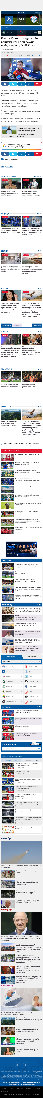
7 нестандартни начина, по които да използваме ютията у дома (16, 1013)
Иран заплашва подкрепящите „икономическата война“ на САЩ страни (29, 882)
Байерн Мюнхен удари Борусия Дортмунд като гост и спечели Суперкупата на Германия (25, 581)
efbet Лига (6, 661)
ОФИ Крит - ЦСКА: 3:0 (22, 726)
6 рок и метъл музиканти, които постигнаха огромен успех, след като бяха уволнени (27, 1040)
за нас (28, 1095)
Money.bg (11, 1088)
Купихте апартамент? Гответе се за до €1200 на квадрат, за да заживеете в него (10, 268)
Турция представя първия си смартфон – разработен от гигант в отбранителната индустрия (28, 979)
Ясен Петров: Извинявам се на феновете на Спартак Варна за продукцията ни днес (28, 589)
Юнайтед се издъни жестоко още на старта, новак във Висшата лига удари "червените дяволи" (28, 521)
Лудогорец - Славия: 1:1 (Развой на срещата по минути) (27, 495)
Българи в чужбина (13, 56)
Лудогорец (9, 681)
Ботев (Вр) (9, 686)
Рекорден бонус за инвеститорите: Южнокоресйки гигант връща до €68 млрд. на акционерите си (27, 640)
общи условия (9, 1095)
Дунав (30, 672)
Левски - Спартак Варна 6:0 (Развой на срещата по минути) (28, 463)
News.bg (3, 1088)
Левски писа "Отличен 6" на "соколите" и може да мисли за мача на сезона (10, 230)
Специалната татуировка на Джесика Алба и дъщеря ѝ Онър (28, 1049)
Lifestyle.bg (20, 1088)
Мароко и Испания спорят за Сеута (28, 872)
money (7, 605)
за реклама (19, 1095)
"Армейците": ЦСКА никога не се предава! (26, 512)
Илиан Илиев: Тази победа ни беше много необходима (9, 193)
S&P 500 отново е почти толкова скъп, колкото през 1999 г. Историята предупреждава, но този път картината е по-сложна (28, 618)
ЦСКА (30, 691)
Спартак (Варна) (11, 667)
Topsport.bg (29, 1088)
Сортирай (16, 325)
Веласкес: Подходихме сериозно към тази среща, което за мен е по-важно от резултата (32, 231)
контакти (36, 1095)
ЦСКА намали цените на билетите (27, 454)
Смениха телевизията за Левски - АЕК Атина (27, 779)
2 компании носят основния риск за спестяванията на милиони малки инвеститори (27, 632)
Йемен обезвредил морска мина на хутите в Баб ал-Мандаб (21, 866)
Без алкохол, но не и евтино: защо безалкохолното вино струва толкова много (27, 1029)
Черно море (32, 686)
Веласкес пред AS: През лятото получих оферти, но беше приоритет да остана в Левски (28, 819)
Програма (11, 656)
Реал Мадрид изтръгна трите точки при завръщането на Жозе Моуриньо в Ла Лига (28, 565)
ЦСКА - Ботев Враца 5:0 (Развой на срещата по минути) (26, 787)
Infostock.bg (4, 1091)
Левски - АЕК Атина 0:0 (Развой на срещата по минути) (26, 764)
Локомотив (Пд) (33, 681)
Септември (9, 677)
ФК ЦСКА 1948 (33, 667)
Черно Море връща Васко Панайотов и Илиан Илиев (28, 719)
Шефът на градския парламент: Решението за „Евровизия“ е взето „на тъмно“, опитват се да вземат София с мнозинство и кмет (11, 351)
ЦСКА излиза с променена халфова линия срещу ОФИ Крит (26, 711)
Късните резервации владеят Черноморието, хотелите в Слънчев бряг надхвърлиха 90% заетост (32, 269)
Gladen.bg (37, 1088)
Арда (30, 677)
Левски (8, 672)
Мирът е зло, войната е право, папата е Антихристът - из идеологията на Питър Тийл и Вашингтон (31, 350)
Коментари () (36, 56)
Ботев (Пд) (9, 696)
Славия (8, 691)
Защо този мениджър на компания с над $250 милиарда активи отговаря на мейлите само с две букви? (20, 938)
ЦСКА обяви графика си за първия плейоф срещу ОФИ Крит (26, 734)
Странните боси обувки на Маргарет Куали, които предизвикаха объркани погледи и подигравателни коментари (10, 308)
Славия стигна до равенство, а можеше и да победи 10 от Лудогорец (28, 471)
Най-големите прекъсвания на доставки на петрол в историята (26, 624)
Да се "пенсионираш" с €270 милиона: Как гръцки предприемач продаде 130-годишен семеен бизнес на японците (28, 609)
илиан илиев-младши (11, 159)
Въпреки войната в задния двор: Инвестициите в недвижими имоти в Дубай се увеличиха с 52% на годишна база (28, 947)
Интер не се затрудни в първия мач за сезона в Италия (27, 572)
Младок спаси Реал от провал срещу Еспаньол (10, 385)
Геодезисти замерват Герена (25, 487)
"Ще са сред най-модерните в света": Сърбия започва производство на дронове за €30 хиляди (28, 969)
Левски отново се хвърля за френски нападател (28, 504)
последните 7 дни (11, 760)
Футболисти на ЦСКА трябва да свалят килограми (28, 528)
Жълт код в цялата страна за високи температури (28, 892)
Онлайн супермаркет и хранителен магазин (26, 827)
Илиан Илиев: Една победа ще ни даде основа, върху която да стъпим (31, 194)
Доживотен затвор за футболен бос (27, 810)
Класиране (31, 656)
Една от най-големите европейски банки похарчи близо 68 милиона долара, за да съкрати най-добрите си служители (28, 959)
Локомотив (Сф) (33, 696)
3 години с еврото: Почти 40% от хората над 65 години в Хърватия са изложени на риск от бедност (27, 648)
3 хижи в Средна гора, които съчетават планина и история (9, 423)
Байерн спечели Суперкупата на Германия (28, 386)
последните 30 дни (31, 760)
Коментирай (37, 325)
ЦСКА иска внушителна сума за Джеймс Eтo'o (25, 795)
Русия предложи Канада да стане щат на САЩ (27, 901)
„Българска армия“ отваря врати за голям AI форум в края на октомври (27, 803)
